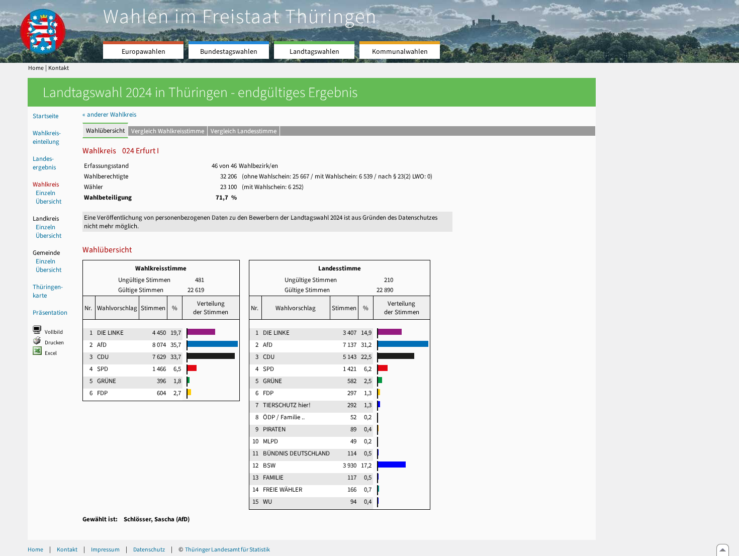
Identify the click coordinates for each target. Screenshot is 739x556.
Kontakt (58, 68)
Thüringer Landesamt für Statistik (227, 549)
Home (36, 68)
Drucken (54, 342)
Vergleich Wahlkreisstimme (167, 131)
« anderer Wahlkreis (109, 114)
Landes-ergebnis (44, 162)
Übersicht (48, 201)
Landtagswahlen (314, 51)
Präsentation (50, 312)
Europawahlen (143, 51)
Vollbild (54, 332)
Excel (51, 353)
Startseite (45, 116)
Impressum (105, 549)
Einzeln (45, 193)
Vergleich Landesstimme (243, 131)
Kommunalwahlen (400, 51)
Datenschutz (149, 549)
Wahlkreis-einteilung (47, 137)
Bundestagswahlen (228, 51)
